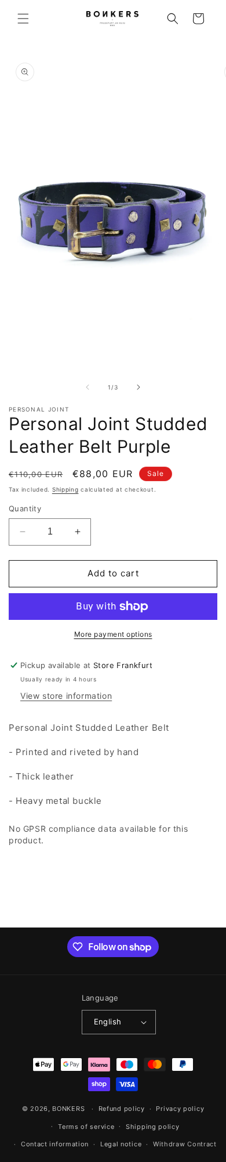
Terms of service (86, 1127)
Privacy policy (180, 1109)
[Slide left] (87, 387)
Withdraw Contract (185, 1144)
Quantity (25, 508)
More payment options (113, 634)
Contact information (55, 1144)
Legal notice (120, 1144)
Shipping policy (153, 1127)
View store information (66, 696)
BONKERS (68, 1109)
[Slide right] (138, 387)
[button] (23, 18)
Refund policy (122, 1109)
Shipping (65, 489)
